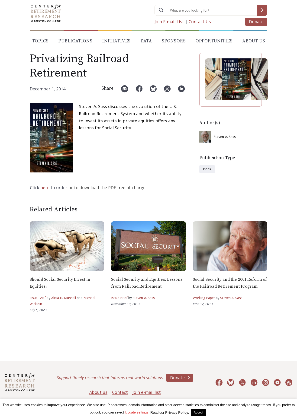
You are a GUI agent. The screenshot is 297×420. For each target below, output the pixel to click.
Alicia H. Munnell (63, 298)
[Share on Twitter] (167, 90)
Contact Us (200, 21)
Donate (256, 21)
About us (98, 392)
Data (146, 41)
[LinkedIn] (181, 90)
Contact (120, 392)
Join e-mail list (146, 392)
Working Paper (204, 298)
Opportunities (214, 41)
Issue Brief (38, 298)
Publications (75, 41)
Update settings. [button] (137, 412)
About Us (253, 41)
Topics (40, 41)
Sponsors (174, 41)
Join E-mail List (169, 21)
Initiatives (116, 41)
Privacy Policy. (177, 412)
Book (207, 169)
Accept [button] (198, 412)
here (44, 187)
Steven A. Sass (225, 136)
